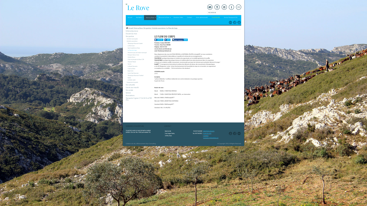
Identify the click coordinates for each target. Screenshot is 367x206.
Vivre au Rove (138, 28)
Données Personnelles (210, 138)
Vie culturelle (130, 85)
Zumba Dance (131, 57)
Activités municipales (132, 39)
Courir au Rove (131, 68)
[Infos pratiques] (231, 7)
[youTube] (230, 133)
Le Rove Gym (131, 46)
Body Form (130, 71)
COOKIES (205, 136)
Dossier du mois (131, 34)
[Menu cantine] (217, 7)
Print (185, 40)
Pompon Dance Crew (133, 55)
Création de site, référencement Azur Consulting (141, 143)
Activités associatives (158, 28)
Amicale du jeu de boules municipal (137, 52)
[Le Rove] (137, 7)
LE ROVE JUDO (131, 80)
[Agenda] (224, 7)
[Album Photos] (239, 133)
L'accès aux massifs (132, 88)
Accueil (130, 28)
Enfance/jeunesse (132, 31)
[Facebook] (234, 133)
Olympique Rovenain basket (135, 43)
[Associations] (238, 7)
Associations (130, 96)
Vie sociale (129, 90)
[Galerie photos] (210, 7)
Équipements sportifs (132, 82)
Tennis (129, 64)
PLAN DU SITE (207, 133)
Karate (129, 78)
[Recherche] (239, 13)
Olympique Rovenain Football (135, 75)
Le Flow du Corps (132, 50)
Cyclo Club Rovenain (133, 73)
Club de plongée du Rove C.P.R (136, 59)
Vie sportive (147, 28)
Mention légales (208, 131)
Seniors (128, 93)
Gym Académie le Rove (134, 48)
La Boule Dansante (132, 66)
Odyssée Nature (132, 62)
